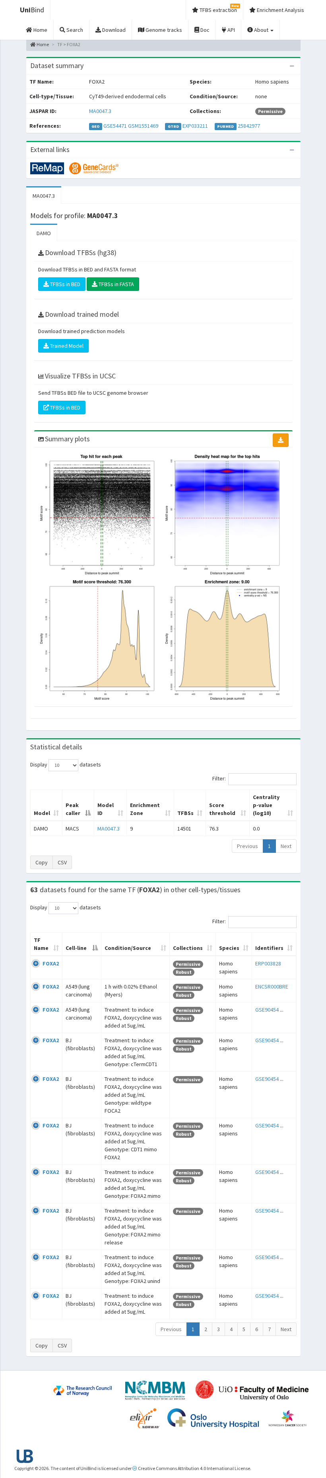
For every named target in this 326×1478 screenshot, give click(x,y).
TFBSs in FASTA (115, 284)
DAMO (44, 233)
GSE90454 (267, 1009)
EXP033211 (195, 125)
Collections (188, 948)
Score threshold (222, 809)
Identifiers (269, 948)
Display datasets (65, 764)
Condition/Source (128, 948)
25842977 (249, 125)
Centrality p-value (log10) (266, 805)
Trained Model (66, 345)
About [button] (261, 29)
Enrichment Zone (145, 809)
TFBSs (185, 813)
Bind (32, 9)
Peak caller (73, 809)
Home (42, 44)
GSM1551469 (143, 125)
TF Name (41, 944)
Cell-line (76, 948)
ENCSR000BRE (271, 986)
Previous (247, 846)
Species (229, 948)
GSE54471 (115, 125)
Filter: (219, 778)
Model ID (105, 809)
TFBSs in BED (64, 284)
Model (42, 813)
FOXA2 (51, 963)
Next (286, 846)
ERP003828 (268, 963)
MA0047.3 (100, 111)
